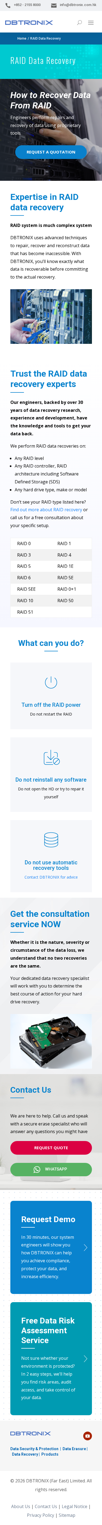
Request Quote (51, 1147)
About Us (20, 1506)
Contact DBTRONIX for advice (51, 877)
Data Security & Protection (34, 1449)
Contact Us (46, 1506)
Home (21, 38)
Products (49, 1454)
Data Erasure (74, 1449)
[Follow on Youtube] (87, 1436)
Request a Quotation (51, 152)
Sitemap (67, 1515)
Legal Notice (74, 1506)
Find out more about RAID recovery (46, 510)
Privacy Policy (40, 1515)
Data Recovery (25, 1454)
